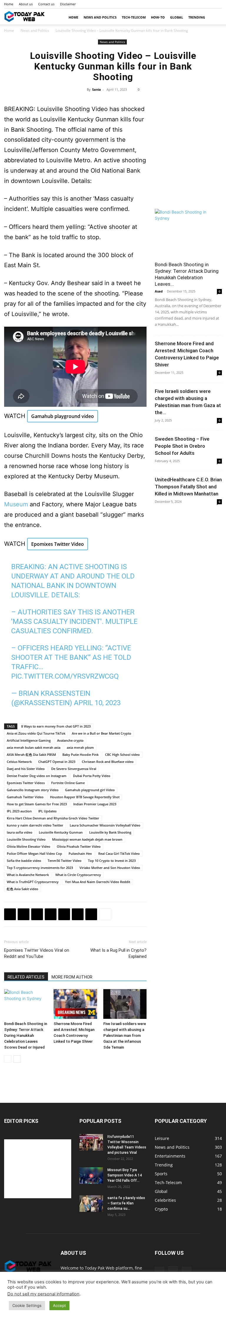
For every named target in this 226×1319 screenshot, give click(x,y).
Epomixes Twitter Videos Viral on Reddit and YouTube (36, 953)
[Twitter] (23, 914)
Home (8, 4)
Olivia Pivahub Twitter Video (79, 846)
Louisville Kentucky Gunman (61, 832)
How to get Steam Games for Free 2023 (37, 804)
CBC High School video (122, 754)
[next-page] (17, 1059)
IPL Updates (47, 811)
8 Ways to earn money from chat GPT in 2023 (56, 726)
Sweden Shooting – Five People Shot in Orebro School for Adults (182, 446)
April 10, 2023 (97, 703)
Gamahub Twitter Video (25, 797)
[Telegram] (91, 914)
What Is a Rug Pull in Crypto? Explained (118, 953)
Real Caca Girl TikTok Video (119, 853)
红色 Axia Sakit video (22, 889)
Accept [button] (59, 1305)
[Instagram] (207, 4)
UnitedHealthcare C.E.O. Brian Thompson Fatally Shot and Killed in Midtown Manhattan (188, 487)
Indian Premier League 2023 (94, 804)
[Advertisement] (188, 168)
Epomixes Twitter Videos (26, 783)
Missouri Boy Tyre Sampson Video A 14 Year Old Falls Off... (124, 1175)
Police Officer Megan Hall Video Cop (34, 853)
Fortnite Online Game (68, 783)
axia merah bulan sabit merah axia (33, 747)
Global (176, 17)
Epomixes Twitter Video (57, 544)
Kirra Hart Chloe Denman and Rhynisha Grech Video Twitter (53, 818)
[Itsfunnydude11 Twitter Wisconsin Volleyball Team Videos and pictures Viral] (91, 1142)
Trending (196, 17)
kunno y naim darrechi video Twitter (35, 825)
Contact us (46, 4)
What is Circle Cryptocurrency (78, 874)
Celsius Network (19, 761)
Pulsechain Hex (80, 853)
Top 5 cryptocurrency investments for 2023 (40, 867)
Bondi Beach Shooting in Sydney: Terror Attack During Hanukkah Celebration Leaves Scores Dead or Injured (25, 1035)
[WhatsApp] (50, 914)
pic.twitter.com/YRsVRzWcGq (65, 676)
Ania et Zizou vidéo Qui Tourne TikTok (36, 733)
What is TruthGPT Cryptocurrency (33, 882)
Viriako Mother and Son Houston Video (109, 867)
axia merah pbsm (80, 747)
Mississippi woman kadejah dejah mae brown (87, 839)
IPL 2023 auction (19, 811)
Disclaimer (68, 4)
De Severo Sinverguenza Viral (73, 768)
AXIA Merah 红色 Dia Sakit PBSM (31, 754)
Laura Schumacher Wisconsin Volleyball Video (105, 825)
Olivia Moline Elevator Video (28, 846)
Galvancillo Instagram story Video (33, 790)
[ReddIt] (64, 914)
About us (26, 4)
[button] (215, 17)
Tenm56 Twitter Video (65, 860)
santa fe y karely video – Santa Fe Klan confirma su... (126, 1203)
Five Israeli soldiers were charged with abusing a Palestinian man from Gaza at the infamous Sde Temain (124, 1035)
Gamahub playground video (62, 416)
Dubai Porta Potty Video (91, 775)
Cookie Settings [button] (26, 1305)
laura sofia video (19, 832)
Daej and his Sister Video (26, 768)
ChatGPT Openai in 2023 (56, 761)
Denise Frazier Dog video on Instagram (37, 775)
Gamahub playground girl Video (90, 790)
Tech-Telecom (134, 17)
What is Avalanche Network (28, 874)
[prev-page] (7, 1059)
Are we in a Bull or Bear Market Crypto (101, 733)
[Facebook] (198, 4)
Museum (16, 504)
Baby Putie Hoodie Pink (80, 754)
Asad (159, 291)
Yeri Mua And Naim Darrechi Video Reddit (97, 882)
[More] (105, 914)
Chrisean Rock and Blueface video (108, 761)
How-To (158, 17)
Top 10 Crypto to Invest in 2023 (112, 860)
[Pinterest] (37, 914)
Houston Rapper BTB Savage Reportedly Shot (84, 797)
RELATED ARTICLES (26, 977)
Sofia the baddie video (24, 860)
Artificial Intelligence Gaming (29, 740)
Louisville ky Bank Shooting (110, 832)
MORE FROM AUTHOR (71, 977)
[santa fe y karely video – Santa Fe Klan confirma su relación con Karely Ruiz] (91, 1203)
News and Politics (100, 17)
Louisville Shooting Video (26, 839)
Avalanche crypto (70, 740)
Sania (96, 89)
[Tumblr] (217, 4)
